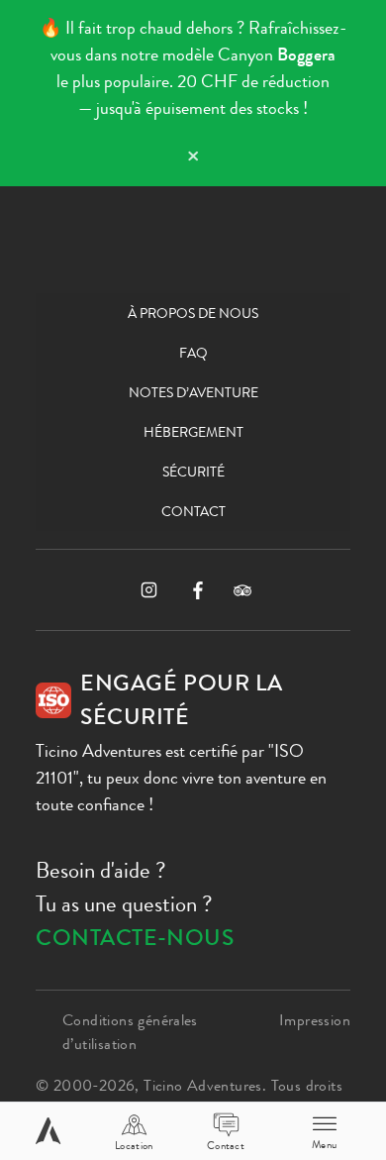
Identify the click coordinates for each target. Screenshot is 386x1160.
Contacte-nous (135, 937)
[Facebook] (198, 590)
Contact (193, 511)
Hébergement (193, 432)
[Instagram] (149, 590)
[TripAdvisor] (242, 590)
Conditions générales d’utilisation (130, 1031)
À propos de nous (193, 313)
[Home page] (48, 1130)
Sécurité (193, 471)
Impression (314, 1019)
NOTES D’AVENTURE (193, 392)
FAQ (193, 353)
